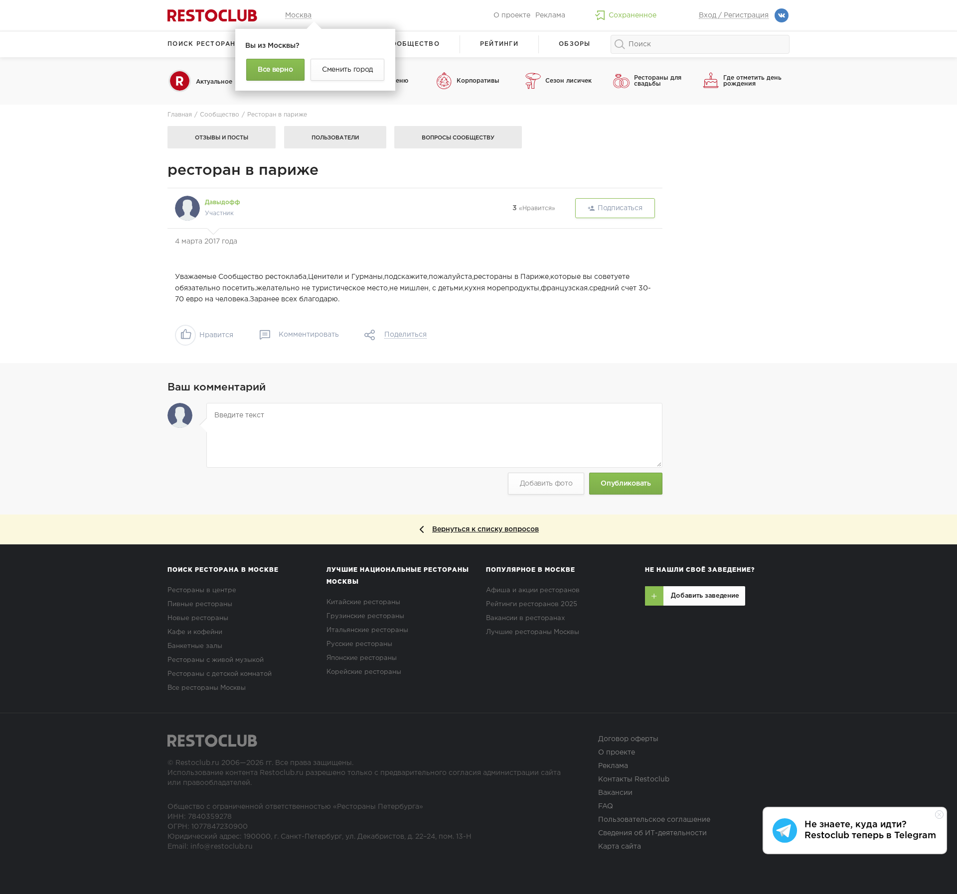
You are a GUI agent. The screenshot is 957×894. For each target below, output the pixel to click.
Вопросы (458, 137)
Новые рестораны (197, 618)
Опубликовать (625, 484)
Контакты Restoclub (633, 779)
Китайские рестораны (363, 602)
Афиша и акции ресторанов (533, 590)
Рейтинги (499, 44)
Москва (298, 15)
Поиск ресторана (204, 44)
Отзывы (221, 137)
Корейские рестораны (363, 672)
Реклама (550, 15)
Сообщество (413, 44)
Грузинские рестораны (365, 616)
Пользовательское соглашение (654, 820)
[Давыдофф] (187, 208)
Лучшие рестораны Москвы (532, 632)
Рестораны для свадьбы (657, 81)
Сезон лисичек (568, 81)
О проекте (511, 15)
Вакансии (615, 793)
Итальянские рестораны (367, 630)
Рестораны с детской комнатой (219, 674)
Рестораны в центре (201, 590)
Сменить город (347, 70)
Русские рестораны (359, 644)
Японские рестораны (361, 658)
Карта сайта (619, 847)
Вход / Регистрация (734, 15)
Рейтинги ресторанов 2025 (531, 604)
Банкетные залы (194, 646)
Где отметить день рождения (752, 81)
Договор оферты (628, 739)
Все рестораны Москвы (206, 688)
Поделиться (405, 335)
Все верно (275, 70)
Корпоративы (478, 81)
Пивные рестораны (199, 604)
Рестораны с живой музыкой (215, 660)
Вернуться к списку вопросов (485, 529)
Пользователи (335, 137)
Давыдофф (222, 202)
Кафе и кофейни (194, 632)
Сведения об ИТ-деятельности (652, 833)
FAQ (605, 806)
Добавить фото (546, 484)
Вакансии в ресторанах (525, 618)
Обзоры (575, 44)
